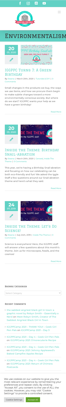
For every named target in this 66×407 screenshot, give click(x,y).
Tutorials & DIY (43, 78)
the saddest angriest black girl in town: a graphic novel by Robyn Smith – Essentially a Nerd (32, 313)
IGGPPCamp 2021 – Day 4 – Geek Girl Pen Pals (33, 336)
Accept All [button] (33, 399)
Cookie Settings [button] (14, 399)
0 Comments (20, 161)
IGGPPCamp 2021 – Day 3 (35, 330)
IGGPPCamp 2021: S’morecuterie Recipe (33, 340)
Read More (56, 112)
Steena (11, 78)
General (39, 158)
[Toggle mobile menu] (59, 12)
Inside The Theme (41, 235)
